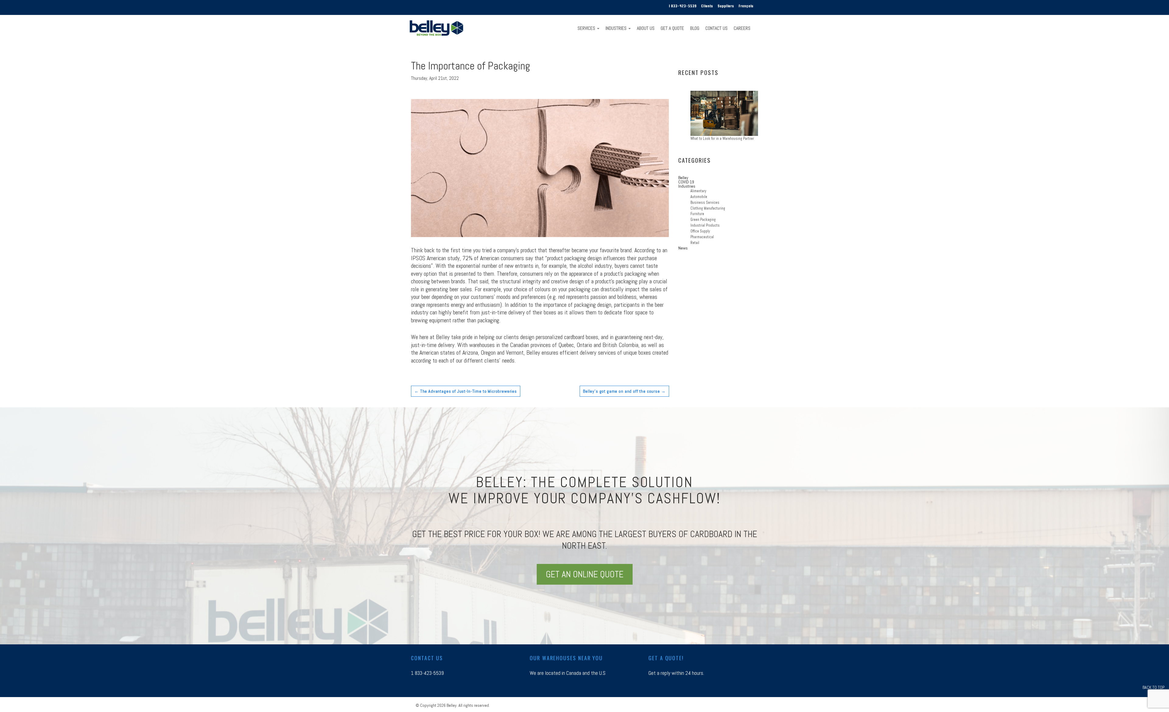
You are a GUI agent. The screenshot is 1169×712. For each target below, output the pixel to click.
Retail (694, 242)
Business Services (704, 202)
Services (586, 28)
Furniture (697, 213)
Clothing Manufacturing (707, 208)
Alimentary (698, 191)
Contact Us (716, 28)
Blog (694, 28)
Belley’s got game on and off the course (624, 391)
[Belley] (438, 27)
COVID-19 (686, 182)
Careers (742, 28)
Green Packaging (703, 219)
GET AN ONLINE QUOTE (584, 574)
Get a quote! (666, 658)
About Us (646, 28)
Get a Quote (672, 28)
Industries (617, 28)
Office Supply (700, 231)
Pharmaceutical (702, 237)
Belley (683, 177)
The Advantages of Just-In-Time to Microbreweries (465, 391)
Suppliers (726, 6)
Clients (707, 6)
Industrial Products (705, 225)
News (683, 248)
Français (746, 6)
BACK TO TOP (1153, 687)
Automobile (698, 196)
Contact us (427, 658)
